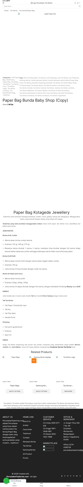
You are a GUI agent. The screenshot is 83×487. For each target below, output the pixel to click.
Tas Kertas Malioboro (26, 90)
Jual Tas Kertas (62, 78)
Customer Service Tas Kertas (60, 347)
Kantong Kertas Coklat (27, 80)
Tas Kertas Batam (37, 85)
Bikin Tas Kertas (39, 78)
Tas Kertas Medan (41, 90)
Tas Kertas (14, 10)
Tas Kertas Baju (24, 85)
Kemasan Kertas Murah (62, 80)
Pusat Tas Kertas (25, 83)
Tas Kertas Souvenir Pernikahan (61, 93)
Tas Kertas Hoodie (25, 88)
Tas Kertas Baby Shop (68, 83)
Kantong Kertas (29, 450)
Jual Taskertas (74, 78)
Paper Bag (6, 82)
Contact (26, 438)
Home (6, 10)
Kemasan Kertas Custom (44, 80)
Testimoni (27, 433)
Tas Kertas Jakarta (53, 88)
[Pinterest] (9, 1)
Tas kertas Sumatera (26, 95)
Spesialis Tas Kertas (53, 83)
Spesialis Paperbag (38, 83)
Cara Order (27, 429)
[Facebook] (5, 1)
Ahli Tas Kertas (28, 78)
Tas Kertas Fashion (50, 85)
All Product (27, 454)
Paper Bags (14, 386)
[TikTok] (6, 1)
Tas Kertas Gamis (64, 85)
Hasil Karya (10, 80)
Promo (25, 458)
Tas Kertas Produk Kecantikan (58, 90)
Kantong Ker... (41, 386)
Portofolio (14, 82)
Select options (14, 391)
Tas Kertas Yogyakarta (58, 95)
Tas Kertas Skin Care (42, 93)
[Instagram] (3, 1)
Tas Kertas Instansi (39, 88)
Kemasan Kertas (29, 442)
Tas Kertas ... (68, 386)
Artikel (25, 425)
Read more (68, 391)
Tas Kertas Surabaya (42, 95)
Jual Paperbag (51, 78)
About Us (26, 421)
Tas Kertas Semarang (26, 93)
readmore (14, 443)
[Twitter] (8, 1)
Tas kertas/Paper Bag (27, 10)
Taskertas (6, 95)
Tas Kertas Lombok (67, 88)
